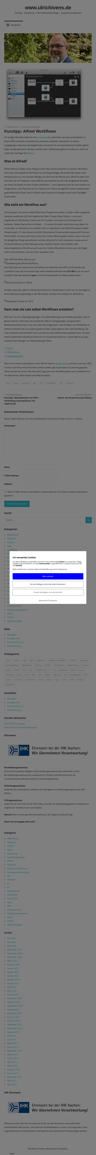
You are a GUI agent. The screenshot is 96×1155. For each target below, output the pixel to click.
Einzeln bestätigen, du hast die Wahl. (48, 592)
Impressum (53, 600)
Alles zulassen (48, 576)
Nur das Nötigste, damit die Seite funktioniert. (48, 584)
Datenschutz (43, 600)
